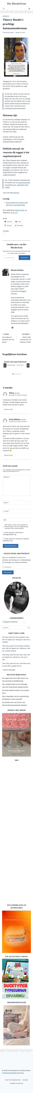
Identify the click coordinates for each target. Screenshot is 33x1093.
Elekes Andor (19, 210)
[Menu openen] (3, 8)
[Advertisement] (16, 832)
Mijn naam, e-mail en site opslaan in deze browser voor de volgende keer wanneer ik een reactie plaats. (16, 526)
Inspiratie (6, 16)
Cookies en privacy (16, 1083)
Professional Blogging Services (13, 1073)
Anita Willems (14, 419)
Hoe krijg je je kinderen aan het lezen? (8, 338)
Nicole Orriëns (10, 32)
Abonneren (24, 257)
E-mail (6, 511)
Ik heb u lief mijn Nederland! (15, 362)
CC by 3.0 (14, 213)
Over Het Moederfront (13, 1080)
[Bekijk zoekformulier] (29, 8)
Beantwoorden (8, 409)
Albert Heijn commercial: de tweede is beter (25, 338)
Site (5, 520)
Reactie (7, 477)
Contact (25, 1080)
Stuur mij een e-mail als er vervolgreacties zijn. (13, 533)
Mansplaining (14, 193)
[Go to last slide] (5, 365)
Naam (6, 502)
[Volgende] (28, 365)
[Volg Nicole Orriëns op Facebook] (12, 327)
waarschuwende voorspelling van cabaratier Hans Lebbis (17, 185)
